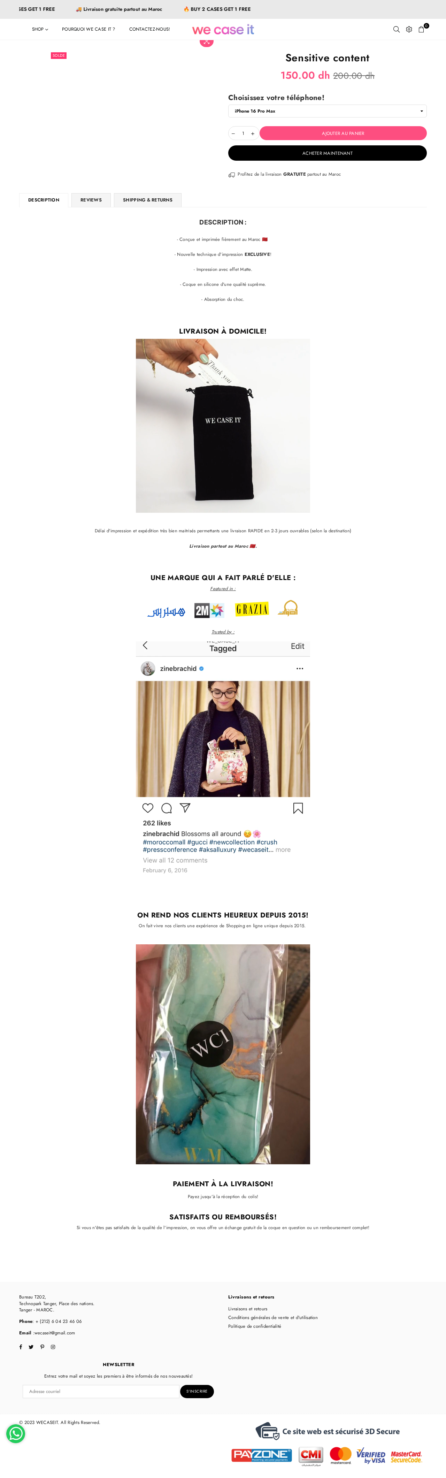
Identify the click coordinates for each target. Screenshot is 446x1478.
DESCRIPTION (43, 200)
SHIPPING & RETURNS (147, 200)
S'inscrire (197, 1391)
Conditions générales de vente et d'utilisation (273, 1317)
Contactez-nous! (149, 29)
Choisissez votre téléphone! (276, 98)
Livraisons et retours (247, 1308)
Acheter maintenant (327, 153)
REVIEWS (91, 200)
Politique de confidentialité (254, 1326)
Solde (59, 55)
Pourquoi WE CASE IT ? (88, 29)
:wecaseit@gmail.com (53, 1333)
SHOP (38, 29)
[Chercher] (396, 29)
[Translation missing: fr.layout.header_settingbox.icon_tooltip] (409, 29)
